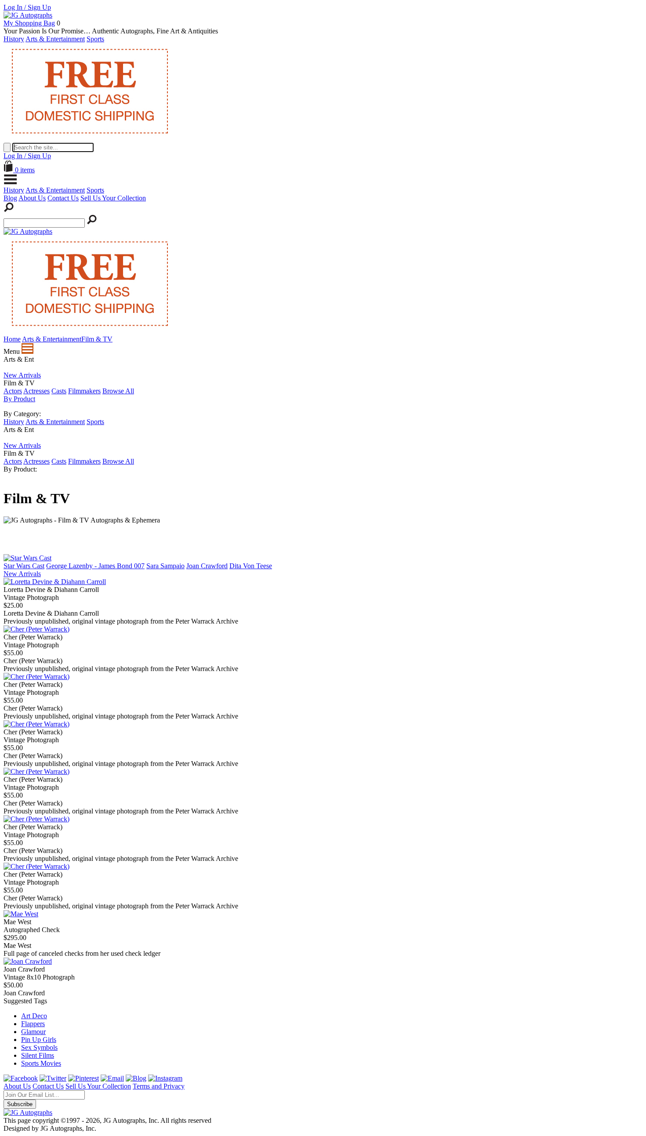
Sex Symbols (39, 1047)
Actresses (36, 391)
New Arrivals (22, 375)
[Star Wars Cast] (27, 558)
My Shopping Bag (29, 23)
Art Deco (34, 1016)
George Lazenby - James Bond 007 (95, 566)
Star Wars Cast (24, 566)
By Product (19, 399)
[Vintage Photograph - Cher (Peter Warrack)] (36, 629)
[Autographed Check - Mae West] (21, 914)
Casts (58, 391)
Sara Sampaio (165, 566)
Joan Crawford (207, 566)
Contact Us (63, 198)
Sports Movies (41, 1063)
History (14, 39)
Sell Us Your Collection (113, 198)
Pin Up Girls (38, 1039)
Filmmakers (84, 391)
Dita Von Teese (250, 566)
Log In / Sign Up (27, 7)
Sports (95, 39)
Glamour (33, 1031)
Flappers (33, 1023)
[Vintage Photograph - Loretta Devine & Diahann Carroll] (55, 581)
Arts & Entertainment (55, 39)
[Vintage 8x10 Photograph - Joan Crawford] (28, 961)
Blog (10, 198)
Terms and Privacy (159, 1086)
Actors (13, 391)
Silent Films (37, 1055)
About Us (32, 198)
